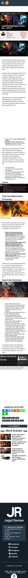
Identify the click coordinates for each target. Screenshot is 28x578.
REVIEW (18, 571)
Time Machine (20, 13)
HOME (6, 571)
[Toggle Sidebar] (3, 3)
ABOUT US (12, 571)
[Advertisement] (14, 121)
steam (17, 420)
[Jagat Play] (7, 3)
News (13, 13)
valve (21, 420)
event (13, 418)
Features (8, 13)
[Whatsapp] (22, 410)
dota (4, 418)
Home (3, 13)
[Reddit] (16, 410)
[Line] (5, 413)
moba (12, 420)
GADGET (24, 571)
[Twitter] (10, 410)
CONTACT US (21, 573)
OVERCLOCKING (11, 573)
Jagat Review (14, 520)
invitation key (6, 420)
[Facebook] (5, 410)
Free (17, 418)
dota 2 (8, 418)
